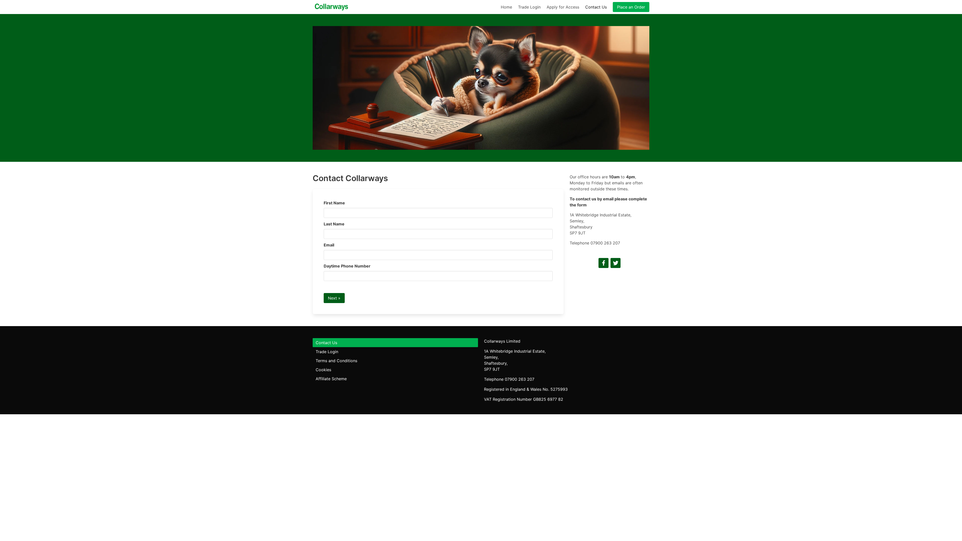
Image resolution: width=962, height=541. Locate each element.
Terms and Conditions (336, 360)
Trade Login (529, 7)
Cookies (323, 369)
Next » (334, 298)
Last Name (334, 223)
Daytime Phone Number (347, 265)
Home (506, 7)
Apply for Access (563, 7)
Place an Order (631, 7)
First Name (334, 202)
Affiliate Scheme (331, 378)
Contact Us (596, 7)
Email (329, 244)
